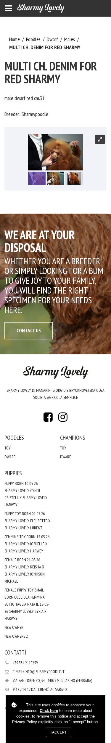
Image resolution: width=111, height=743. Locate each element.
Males (70, 39)
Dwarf (53, 39)
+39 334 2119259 (25, 662)
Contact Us (29, 330)
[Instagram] (63, 418)
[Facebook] (48, 418)
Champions (72, 437)
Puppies (13, 473)
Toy (7, 448)
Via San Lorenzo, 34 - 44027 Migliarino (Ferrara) (52, 680)
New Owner (13, 627)
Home (15, 39)
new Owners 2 (16, 636)
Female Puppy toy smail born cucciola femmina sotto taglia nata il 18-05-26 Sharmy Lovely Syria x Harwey (26, 604)
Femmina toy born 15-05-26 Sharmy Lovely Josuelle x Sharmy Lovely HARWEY (26, 544)
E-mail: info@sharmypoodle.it (39, 671)
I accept (59, 732)
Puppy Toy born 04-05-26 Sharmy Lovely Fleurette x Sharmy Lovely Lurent (27, 521)
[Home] (41, 8)
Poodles (34, 39)
